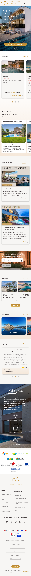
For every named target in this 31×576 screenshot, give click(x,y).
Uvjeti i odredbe (15, 555)
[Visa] (21, 530)
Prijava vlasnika (6, 511)
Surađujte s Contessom (5, 507)
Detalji (24, 198)
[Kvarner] (20, 459)
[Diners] (10, 530)
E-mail (4, 259)
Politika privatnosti (15, 559)
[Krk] (10, 459)
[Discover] (13, 530)
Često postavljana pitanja (6, 498)
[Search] (24, 3)
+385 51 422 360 (19, 540)
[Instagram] (7, 522)
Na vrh (16, 566)
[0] (12, 376)
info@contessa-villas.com (17, 548)
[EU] (27, 464)
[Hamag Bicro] (12, 464)
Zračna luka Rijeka (20, 507)
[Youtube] (24, 522)
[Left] (15, 102)
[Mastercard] (26, 530)
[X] (15, 522)
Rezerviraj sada (16, 95)
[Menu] (28, 3)
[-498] (12, 102)
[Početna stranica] (10, 3)
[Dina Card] (5, 530)
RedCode (26, 571)
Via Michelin (18, 495)
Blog (16, 510)
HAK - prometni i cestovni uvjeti (21, 502)
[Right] (27, 114)
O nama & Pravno (6, 503)
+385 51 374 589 (15, 544)
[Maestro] (18, 530)
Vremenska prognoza (20, 498)
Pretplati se (6, 265)
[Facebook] (11, 522)
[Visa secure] (19, 535)
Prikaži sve (25, 56)
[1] (15, 376)
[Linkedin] (20, 522)
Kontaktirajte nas (6, 494)
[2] (19, 376)
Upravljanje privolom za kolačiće (15, 552)
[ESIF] (15, 469)
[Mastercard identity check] (12, 535)
